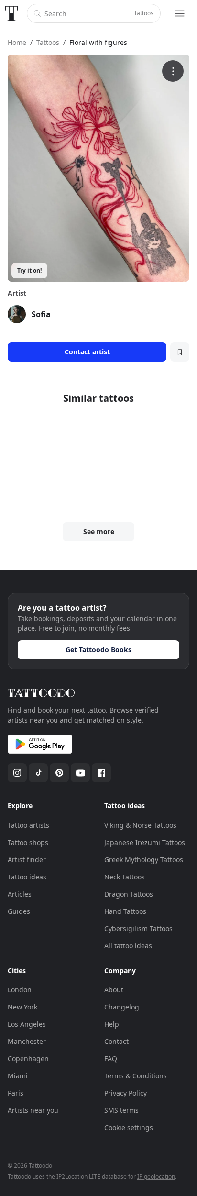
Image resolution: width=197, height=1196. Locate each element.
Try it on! (29, 270)
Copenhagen (28, 1058)
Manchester (27, 1041)
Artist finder (27, 859)
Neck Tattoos (124, 876)
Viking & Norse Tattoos (140, 825)
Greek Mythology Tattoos (143, 859)
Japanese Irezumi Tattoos (144, 842)
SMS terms (121, 1110)
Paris (15, 1092)
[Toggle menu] (179, 13)
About (113, 989)
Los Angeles (27, 1024)
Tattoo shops (28, 842)
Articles (20, 894)
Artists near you (33, 1110)
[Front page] (11, 13)
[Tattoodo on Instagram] (17, 772)
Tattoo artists (28, 825)
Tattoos (143, 13)
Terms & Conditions (135, 1075)
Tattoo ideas (27, 876)
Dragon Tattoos (128, 894)
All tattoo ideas (128, 945)
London (20, 989)
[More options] (173, 71)
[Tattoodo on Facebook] (101, 772)
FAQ (110, 1058)
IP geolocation (156, 1177)
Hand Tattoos (125, 911)
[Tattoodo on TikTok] (38, 772)
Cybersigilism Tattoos (138, 928)
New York (22, 1006)
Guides (19, 911)
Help (111, 1024)
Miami (18, 1075)
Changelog (121, 1006)
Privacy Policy (125, 1092)
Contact (116, 1041)
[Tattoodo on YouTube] (80, 772)
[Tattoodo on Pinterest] (59, 772)
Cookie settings (128, 1127)
